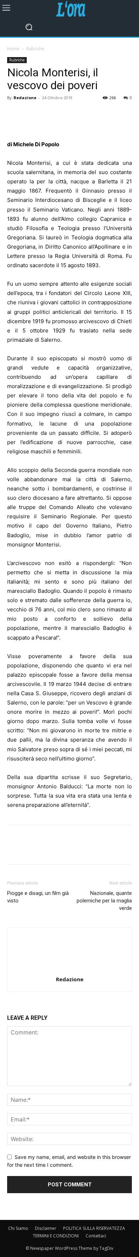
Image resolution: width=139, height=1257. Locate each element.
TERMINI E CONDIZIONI (56, 1236)
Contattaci (96, 1236)
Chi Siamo (18, 1228)
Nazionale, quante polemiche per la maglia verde (104, 900)
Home (13, 49)
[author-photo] (69, 969)
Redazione (25, 97)
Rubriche (35, 49)
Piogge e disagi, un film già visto (38, 897)
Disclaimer (45, 1228)
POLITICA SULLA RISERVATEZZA (94, 1228)
